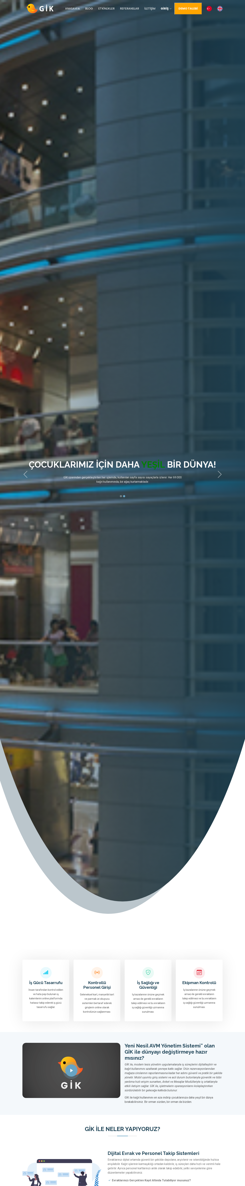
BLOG (89, 8)
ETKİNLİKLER (106, 8)
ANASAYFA (72, 8)
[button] (25, 474)
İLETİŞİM (149, 8)
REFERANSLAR (129, 8)
